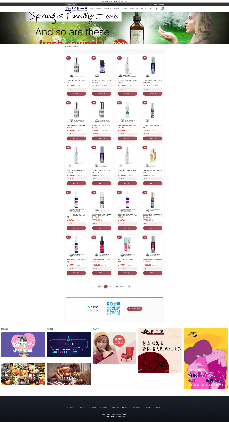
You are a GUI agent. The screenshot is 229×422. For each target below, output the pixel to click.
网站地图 (161, 4)
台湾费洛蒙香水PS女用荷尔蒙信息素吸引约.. (76, 261)
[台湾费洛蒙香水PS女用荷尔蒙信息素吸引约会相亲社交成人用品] (76, 246)
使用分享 (124, 8)
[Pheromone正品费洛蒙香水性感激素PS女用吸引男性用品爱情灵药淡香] (76, 201)
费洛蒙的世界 (121, 416)
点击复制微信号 (135, 308)
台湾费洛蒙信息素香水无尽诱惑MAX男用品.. (152, 81)
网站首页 (68, 46)
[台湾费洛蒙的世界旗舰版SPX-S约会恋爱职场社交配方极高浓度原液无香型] (76, 156)
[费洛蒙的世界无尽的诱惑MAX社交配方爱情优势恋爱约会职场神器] (101, 156)
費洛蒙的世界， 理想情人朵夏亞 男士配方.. (101, 126)
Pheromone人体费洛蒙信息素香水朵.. (76, 81)
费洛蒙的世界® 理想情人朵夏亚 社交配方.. (76, 126)
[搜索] (151, 9)
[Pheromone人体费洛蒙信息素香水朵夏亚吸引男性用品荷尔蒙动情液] (76, 66)
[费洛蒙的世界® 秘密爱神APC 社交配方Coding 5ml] (152, 111)
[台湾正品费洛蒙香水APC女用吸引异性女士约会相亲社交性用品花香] (152, 201)
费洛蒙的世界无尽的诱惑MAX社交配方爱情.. (101, 171)
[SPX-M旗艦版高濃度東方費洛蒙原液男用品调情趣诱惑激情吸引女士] (127, 66)
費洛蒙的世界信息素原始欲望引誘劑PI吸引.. (101, 81)
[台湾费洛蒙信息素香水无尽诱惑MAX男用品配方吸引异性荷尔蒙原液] (152, 66)
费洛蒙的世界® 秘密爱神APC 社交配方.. (152, 126)
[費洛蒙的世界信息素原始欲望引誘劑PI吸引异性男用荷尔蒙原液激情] (101, 66)
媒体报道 (116, 8)
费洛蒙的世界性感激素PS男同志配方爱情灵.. (127, 216)
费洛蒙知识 (107, 8)
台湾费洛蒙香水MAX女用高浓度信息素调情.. (152, 261)
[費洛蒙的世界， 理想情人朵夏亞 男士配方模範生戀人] (101, 111)
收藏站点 (156, 4)
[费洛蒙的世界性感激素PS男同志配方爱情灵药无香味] (127, 201)
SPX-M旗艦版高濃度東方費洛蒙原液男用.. (127, 81)
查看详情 (75, 93)
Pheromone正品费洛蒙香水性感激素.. (76, 216)
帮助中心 (151, 4)
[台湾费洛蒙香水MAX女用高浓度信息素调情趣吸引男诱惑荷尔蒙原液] (152, 246)
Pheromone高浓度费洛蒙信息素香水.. (152, 171)
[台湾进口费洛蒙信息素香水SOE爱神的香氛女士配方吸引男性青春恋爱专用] (101, 201)
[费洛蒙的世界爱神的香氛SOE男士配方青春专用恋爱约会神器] (127, 111)
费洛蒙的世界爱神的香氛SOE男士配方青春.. (127, 126)
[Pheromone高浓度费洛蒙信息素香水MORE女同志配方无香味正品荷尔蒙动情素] (152, 156)
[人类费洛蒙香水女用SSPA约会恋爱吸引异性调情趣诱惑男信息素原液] (101, 246)
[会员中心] (157, 9)
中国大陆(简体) (70, 4)
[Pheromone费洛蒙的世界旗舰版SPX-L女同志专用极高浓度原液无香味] (127, 156)
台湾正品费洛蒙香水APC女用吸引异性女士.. (152, 216)
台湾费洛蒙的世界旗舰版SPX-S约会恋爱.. (76, 171)
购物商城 (98, 8)
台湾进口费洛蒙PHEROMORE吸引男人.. (127, 261)
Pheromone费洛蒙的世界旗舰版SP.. (127, 171)
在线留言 (143, 8)
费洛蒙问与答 (134, 8)
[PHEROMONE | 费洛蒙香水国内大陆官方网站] (76, 9)
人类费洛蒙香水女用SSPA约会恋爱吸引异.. (101, 261)
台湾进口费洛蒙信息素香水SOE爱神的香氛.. (101, 216)
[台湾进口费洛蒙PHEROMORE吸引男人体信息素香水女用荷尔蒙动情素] (127, 246)
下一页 (116, 286)
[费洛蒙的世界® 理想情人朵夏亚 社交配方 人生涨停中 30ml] (76, 111)
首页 (91, 8)
